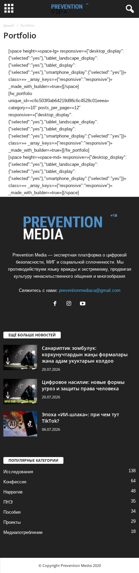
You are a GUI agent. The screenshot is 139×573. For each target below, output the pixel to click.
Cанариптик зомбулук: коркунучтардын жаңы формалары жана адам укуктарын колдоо (85, 354)
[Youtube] (83, 304)
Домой (8, 25)
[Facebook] (56, 304)
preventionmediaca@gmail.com (89, 290)
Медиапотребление (23, 532)
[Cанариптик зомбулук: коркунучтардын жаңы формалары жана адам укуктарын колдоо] (20, 357)
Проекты (12, 522)
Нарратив (13, 491)
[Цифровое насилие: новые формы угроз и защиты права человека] (20, 391)
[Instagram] (70, 304)
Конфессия (14, 481)
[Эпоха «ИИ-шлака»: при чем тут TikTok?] (20, 423)
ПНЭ (7, 502)
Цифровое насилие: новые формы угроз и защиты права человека (83, 385)
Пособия (12, 512)
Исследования (18, 471)
